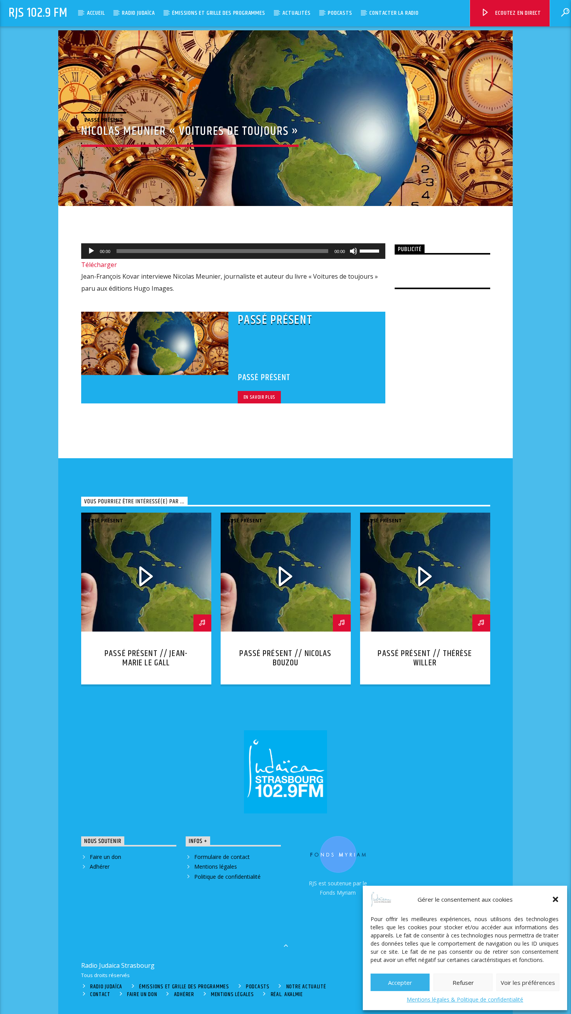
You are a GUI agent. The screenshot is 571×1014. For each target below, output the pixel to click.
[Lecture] (91, 251)
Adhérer (100, 866)
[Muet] (353, 251)
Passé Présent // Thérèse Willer (425, 658)
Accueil (96, 13)
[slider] (370, 250)
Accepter (400, 982)
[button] (555, 899)
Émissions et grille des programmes (218, 13)
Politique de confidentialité (227, 876)
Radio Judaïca (138, 13)
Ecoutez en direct (517, 13)
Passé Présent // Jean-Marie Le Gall (146, 658)
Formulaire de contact (222, 856)
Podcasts (340, 13)
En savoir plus (259, 397)
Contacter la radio (393, 13)
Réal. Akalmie (287, 994)
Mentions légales (215, 866)
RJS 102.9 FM (38, 13)
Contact (100, 994)
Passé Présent (103, 119)
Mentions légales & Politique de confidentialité (465, 999)
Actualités (296, 13)
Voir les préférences (528, 982)
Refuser (463, 982)
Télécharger (99, 264)
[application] (233, 251)
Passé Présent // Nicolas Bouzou (285, 658)
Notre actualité (306, 987)
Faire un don (105, 856)
